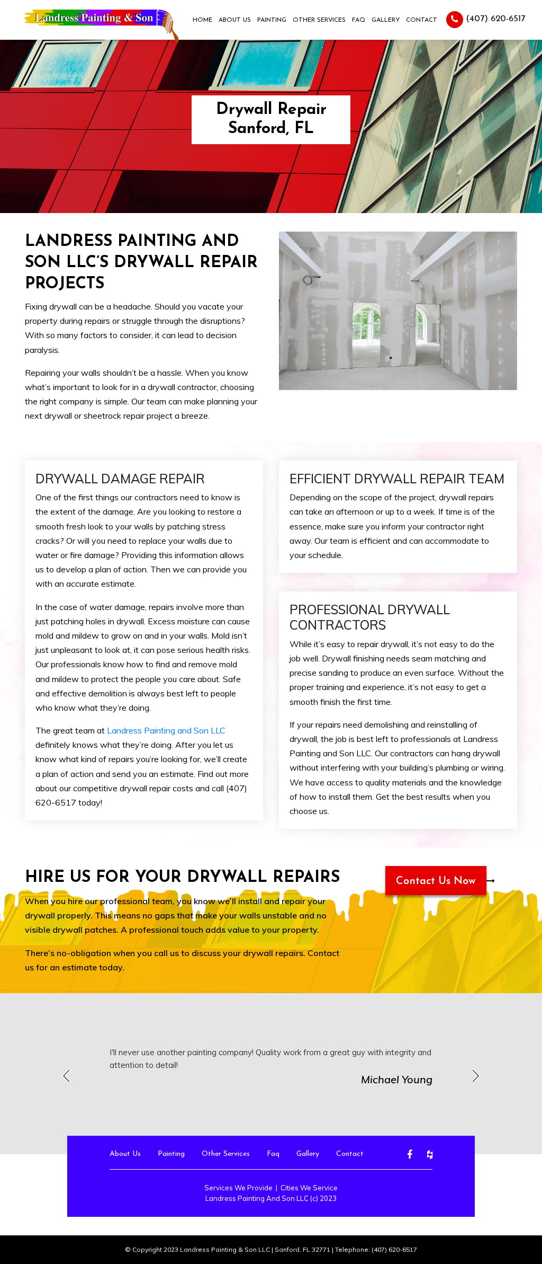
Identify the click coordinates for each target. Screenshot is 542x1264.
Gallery (386, 20)
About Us (235, 20)
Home (202, 20)
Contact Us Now (436, 881)
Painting (271, 20)
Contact (421, 20)
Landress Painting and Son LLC (166, 730)
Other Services (319, 20)
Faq (358, 20)
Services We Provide (238, 1187)
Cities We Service (309, 1187)
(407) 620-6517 (494, 18)
